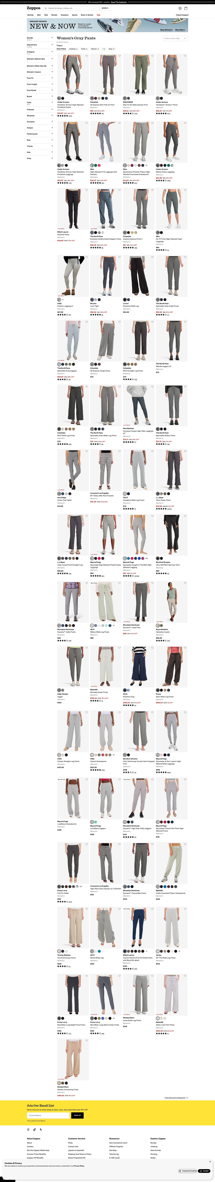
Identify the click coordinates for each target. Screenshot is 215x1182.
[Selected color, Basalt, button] (158, 690)
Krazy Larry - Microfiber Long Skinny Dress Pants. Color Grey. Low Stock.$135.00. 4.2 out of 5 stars (106, 1004)
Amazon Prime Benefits (36, 1154)
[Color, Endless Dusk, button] (103, 429)
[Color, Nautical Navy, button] (66, 558)
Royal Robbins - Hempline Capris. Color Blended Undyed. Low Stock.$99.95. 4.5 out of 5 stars (172, 611)
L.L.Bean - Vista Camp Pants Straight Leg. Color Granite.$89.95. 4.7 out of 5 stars (73, 545)
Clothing (72, 49)
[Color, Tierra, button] (70, 625)
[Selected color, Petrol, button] (125, 951)
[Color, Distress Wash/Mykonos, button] (99, 951)
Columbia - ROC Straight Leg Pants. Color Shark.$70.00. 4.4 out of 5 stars (139, 350)
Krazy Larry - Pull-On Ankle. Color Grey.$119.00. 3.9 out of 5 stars (73, 872)
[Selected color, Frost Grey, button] (59, 364)
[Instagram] (28, 1129)
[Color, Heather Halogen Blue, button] (95, 299)
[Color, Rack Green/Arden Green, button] (168, 165)
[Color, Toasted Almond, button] (161, 494)
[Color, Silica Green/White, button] (62, 165)
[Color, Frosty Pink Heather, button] (161, 755)
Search (105, 8)
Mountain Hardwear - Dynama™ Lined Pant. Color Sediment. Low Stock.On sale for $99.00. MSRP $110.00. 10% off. (139, 611)
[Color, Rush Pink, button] (99, 165)
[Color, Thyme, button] (165, 494)
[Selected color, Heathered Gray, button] (125, 755)
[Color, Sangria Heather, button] (165, 822)
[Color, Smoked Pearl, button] (66, 364)
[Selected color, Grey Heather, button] (59, 299)
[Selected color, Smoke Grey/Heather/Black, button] (92, 165)
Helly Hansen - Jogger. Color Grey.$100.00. (73, 676)
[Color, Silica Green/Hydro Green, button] (172, 165)
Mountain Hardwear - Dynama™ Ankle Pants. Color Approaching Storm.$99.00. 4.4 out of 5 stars (73, 611)
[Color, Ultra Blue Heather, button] (139, 558)
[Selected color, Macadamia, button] (59, 1083)
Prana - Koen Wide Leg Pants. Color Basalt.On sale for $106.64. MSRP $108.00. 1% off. (172, 676)
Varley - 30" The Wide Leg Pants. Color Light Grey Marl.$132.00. (172, 938)
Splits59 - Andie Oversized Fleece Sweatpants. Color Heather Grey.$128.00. (172, 872)
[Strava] (40, 1129)
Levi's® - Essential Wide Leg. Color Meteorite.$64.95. (139, 285)
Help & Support (182, 15)
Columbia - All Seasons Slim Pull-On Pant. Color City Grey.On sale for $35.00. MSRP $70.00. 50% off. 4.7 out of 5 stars (106, 85)
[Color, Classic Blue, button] (165, 886)
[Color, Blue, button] (103, 1018)
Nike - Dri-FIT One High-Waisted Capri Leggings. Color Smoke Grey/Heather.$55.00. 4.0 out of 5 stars (172, 219)
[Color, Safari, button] (99, 98)
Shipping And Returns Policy (79, 1154)
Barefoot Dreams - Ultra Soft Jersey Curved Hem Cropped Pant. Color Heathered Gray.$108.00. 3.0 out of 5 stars (139, 742)
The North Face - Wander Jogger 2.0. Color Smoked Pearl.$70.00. (172, 350)
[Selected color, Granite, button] (158, 494)
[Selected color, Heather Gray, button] (92, 822)
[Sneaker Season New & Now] (107, 25)
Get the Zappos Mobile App (38, 1150)
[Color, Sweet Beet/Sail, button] (132, 165)
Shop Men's (180, 30)
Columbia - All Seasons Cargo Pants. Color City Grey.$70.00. (106, 350)
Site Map (113, 1150)
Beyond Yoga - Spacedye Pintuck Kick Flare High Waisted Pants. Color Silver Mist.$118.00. (172, 807)
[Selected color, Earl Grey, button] (92, 625)
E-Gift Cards (114, 1158)
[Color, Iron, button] (135, 364)
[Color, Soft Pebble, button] (103, 625)
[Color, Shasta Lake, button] (128, 690)
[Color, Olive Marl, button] (161, 951)
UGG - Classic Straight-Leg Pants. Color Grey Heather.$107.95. (73, 742)
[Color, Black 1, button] (99, 299)
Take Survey (114, 1154)
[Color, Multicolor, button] (62, 690)
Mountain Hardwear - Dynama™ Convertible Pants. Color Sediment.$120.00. (139, 872)
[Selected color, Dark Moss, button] (158, 558)
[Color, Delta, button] (132, 364)
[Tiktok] (34, 1129)
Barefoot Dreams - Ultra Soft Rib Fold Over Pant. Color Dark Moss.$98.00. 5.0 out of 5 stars (172, 545)
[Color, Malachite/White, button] (95, 165)
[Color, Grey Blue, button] (168, 690)
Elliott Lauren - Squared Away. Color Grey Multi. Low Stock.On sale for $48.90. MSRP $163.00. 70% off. (73, 219)
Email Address (35, 1115)
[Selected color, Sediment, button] (125, 886)
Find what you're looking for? (175, 1098)
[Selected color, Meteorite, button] (125, 299)
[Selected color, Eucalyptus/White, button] (158, 1018)
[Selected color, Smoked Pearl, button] (158, 299)
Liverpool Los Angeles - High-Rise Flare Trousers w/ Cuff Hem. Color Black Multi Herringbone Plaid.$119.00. (106, 872)
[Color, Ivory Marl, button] (172, 951)
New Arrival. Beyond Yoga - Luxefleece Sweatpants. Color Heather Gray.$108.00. (73, 807)
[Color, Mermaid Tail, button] (106, 625)
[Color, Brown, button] (66, 886)
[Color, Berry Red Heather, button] (99, 558)
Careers (30, 1146)
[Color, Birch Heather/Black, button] (135, 165)
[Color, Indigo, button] (172, 886)
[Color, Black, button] (103, 98)
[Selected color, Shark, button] (125, 364)
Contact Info (73, 1146)
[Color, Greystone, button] (128, 98)
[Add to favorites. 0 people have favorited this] (86, 56)
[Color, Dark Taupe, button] (62, 558)
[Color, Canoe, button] (132, 232)
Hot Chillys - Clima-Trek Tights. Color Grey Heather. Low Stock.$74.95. (73, 479)
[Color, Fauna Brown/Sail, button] (139, 165)
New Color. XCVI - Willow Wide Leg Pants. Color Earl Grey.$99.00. (106, 611)
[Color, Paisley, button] (62, 886)
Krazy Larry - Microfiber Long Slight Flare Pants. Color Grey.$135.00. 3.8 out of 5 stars (73, 1004)
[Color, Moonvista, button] (95, 98)
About (29, 1143)
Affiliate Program (116, 1146)
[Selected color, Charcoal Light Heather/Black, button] (59, 98)
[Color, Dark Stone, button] (62, 429)
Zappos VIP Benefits (35, 1158)
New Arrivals (155, 1150)
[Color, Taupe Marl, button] (165, 951)
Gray (110, 49)
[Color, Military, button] (175, 886)
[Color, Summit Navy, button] (161, 299)
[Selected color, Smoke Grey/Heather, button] (158, 232)
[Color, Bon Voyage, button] (128, 299)
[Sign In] (180, 8)
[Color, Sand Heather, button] (62, 755)
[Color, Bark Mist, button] (70, 364)
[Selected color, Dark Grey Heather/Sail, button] (125, 165)
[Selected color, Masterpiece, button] (92, 951)
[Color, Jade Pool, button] (95, 822)
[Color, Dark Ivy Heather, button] (135, 558)
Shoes (152, 1158)
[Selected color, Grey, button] (59, 690)
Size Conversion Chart (118, 1143)
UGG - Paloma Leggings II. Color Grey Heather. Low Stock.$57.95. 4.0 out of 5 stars (73, 285)
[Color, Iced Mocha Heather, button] (161, 822)
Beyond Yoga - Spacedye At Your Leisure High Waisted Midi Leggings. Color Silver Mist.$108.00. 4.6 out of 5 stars (172, 742)
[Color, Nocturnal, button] (106, 98)
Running (153, 1154)
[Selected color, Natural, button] (59, 951)
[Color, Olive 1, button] (139, 951)
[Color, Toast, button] (128, 951)
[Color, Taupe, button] (99, 1018)
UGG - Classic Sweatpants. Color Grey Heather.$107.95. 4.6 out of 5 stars (106, 742)
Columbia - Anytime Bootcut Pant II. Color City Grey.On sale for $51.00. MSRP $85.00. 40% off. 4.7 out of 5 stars (139, 219)
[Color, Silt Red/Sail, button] (128, 165)
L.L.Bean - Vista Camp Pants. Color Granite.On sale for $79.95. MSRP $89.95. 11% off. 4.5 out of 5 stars (172, 479)
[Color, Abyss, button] (66, 625)
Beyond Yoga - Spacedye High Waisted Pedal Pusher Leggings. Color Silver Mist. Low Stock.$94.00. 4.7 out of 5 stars (106, 545)
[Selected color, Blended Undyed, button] (158, 625)
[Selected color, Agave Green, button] (125, 98)
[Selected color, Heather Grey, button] (125, 494)
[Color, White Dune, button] (103, 232)
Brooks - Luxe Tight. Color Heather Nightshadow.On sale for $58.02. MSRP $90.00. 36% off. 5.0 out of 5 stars (106, 285)
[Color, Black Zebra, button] (73, 886)
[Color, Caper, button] (62, 1083)
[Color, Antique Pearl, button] (161, 1018)
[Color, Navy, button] (135, 951)
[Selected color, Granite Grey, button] (92, 232)
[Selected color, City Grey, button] (92, 98)
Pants (83, 49)
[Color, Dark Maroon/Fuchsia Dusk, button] (161, 165)
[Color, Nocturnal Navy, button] (103, 558)
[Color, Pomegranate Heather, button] (143, 558)
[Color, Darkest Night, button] (95, 558)
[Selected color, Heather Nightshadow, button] (92, 299)
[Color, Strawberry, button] (103, 755)
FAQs (70, 1143)
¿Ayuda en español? (76, 1150)
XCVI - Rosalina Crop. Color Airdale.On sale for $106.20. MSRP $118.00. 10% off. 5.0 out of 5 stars (139, 676)
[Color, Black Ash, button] (70, 886)
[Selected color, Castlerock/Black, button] (158, 165)
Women (94, 49)
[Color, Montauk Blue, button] (62, 625)
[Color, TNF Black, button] (95, 232)
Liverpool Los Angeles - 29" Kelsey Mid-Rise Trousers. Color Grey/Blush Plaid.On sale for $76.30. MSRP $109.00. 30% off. (106, 479)
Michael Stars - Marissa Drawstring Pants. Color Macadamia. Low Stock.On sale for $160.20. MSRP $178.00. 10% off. (73, 1067)
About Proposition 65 (76, 1158)
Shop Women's (166, 30)
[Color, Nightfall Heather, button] (62, 494)
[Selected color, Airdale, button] (125, 690)
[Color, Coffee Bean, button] (168, 951)
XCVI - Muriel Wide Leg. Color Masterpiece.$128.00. (106, 938)
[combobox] (71, 8)
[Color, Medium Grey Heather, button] (110, 755)
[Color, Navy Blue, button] (128, 494)
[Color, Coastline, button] (62, 951)
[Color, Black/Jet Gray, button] (165, 165)
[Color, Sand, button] (106, 1018)
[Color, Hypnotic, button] (95, 625)
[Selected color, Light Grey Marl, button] (158, 951)
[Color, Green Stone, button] (99, 755)
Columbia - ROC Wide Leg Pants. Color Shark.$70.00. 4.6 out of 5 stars (73, 415)
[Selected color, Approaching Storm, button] (59, 625)
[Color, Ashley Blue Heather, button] (66, 494)
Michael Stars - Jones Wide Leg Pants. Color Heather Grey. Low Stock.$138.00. (139, 1004)
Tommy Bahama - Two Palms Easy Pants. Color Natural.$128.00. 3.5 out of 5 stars (73, 938)
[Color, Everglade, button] (161, 625)
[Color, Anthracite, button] (132, 951)
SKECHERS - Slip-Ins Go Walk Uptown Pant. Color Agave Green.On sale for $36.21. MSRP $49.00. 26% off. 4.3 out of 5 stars (139, 85)
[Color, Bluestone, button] (110, 625)
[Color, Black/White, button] (62, 98)
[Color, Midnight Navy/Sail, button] (143, 165)
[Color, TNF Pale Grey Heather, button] (99, 232)
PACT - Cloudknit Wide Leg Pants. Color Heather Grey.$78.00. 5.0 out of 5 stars (139, 479)
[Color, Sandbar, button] (165, 690)
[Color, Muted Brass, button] (106, 755)
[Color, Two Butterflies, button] (77, 886)
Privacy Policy (79, 1166)
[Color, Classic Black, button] (168, 494)
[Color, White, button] (99, 625)
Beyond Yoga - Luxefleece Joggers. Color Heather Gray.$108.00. (106, 807)
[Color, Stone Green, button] (128, 364)
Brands (153, 1143)
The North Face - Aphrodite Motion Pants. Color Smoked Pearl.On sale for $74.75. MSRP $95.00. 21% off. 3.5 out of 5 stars (172, 415)
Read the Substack (119, 2)
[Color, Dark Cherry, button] (168, 886)
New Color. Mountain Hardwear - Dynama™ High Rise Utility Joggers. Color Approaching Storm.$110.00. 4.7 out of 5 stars (139, 807)
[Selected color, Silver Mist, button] (92, 558)
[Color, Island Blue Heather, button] (128, 558)
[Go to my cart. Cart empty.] (186, 8)
